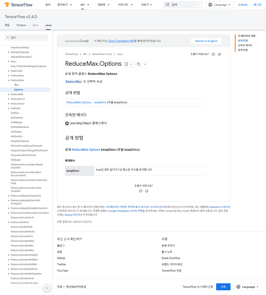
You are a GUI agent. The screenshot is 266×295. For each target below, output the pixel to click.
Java (48, 25)
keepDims (100, 102)
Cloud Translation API (121, 41)
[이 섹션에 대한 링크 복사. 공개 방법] (84, 93)
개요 (7, 25)
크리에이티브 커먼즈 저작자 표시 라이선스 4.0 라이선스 (135, 207)
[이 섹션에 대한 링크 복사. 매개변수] (79, 160)
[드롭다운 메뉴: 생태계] (110, 4)
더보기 (145, 4)
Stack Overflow (171, 258)
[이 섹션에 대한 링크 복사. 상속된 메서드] (91, 115)
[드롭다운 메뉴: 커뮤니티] (132, 4)
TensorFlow (71, 54)
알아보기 (62, 4)
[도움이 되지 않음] (219, 54)
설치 (47, 4)
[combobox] (183, 4)
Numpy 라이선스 (74, 214)
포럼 (59, 251)
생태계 (101, 4)
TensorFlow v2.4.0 (21, 16)
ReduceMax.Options (79, 102)
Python (21, 25)
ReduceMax (74, 81)
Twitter (61, 264)
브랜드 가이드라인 (172, 264)
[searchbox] (26, 38)
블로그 (61, 245)
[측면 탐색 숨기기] (47, 288)
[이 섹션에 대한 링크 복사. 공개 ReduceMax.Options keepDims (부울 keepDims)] (144, 149)
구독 (223, 287)
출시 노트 (167, 251)
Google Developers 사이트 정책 (125, 210)
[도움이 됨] (213, 54)
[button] (25, 52)
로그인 (257, 4)
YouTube (62, 270)
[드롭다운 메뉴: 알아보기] (72, 4)
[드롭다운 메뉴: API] (89, 4)
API (82, 4)
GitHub (243, 4)
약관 (59, 286)
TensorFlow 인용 (171, 270)
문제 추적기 (168, 245)
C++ (35, 25)
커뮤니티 (123, 4)
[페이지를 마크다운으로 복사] (138, 64)
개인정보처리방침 (76, 286)
